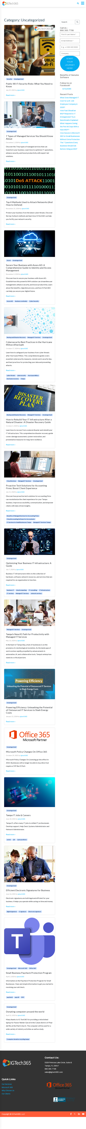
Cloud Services (11, 481)
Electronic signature (34, 911)
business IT (10, 590)
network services (36, 593)
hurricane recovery (13, 379)
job (14, 839)
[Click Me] (71, 1114)
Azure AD (10, 301)
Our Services (7, 1084)
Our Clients (6, 1094)
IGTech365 (66, 89)
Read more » (10, 95)
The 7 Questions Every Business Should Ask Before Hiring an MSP (69, 146)
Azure (9, 260)
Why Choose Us (8, 1091)
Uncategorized (18, 79)
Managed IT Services (34, 337)
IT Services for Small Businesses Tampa (19, 522)
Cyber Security (34, 301)
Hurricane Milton (33, 375)
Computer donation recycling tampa (18, 1039)
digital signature (12, 911)
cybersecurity (21, 375)
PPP (22, 997)
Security (9, 79)
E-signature (22, 911)
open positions (22, 839)
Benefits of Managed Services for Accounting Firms (23, 516)
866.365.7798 (50, 1069)
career (9, 839)
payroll (17, 997)
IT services (10, 593)
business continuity (21, 301)
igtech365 (21, 90)
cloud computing (21, 590)
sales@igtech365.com (54, 1072)
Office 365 (32, 968)
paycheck (10, 997)
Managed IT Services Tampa (42, 522)
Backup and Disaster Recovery (16, 337)
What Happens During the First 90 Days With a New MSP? (69, 126)
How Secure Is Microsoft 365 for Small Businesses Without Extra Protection (70, 136)
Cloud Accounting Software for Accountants (21, 519)
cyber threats (11, 375)
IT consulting (33, 590)
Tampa (23, 379)
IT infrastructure (44, 590)
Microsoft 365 (22, 968)
